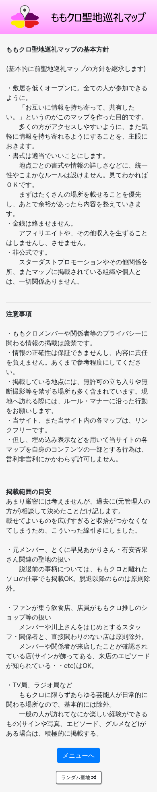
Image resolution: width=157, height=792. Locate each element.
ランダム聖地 (76, 777)
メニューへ (78, 755)
